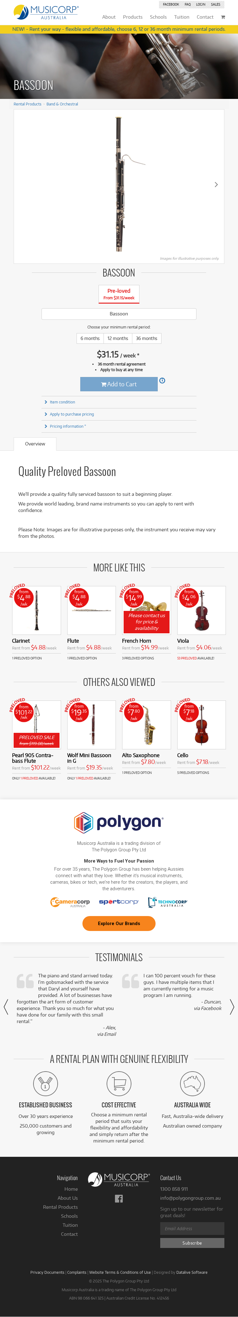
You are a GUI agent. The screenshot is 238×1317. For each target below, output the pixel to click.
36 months (146, 338)
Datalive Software (192, 1272)
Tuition (70, 1225)
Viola (183, 640)
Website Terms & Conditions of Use (120, 1272)
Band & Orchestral (62, 103)
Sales (215, 4)
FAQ (188, 4)
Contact (69, 1234)
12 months (118, 338)
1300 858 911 (174, 1189)
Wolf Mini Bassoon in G (89, 758)
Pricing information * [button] (68, 426)
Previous (21, 184)
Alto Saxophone (141, 755)
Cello (182, 755)
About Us (68, 1198)
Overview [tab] (35, 444)
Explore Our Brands (119, 923)
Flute (73, 640)
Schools (69, 1216)
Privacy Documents (47, 1272)
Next (216, 184)
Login (200, 4)
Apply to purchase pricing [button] (72, 414)
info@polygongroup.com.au (190, 1198)
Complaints (76, 1272)
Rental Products (28, 103)
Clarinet (21, 640)
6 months (90, 338)
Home (71, 1189)
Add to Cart (121, 384)
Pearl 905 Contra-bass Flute (32, 758)
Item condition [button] (62, 401)
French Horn (136, 640)
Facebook (171, 4)
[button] (6, 1007)
